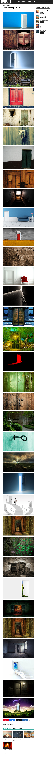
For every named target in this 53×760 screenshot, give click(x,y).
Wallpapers (5, 737)
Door (8, 724)
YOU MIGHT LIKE (7, 728)
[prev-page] (3, 753)
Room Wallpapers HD (28, 738)
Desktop (41, 13)
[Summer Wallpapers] (37, 21)
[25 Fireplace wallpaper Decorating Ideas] (7, 745)
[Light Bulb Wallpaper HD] (18, 734)
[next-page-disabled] (5, 753)
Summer (41, 22)
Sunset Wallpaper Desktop (45, 16)
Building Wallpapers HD (7, 738)
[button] (45, 1)
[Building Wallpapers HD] (7, 734)
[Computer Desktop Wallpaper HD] (37, 31)
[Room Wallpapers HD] (29, 734)
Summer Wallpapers (44, 20)
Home (4, 5)
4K (40, 27)
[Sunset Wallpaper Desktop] (37, 17)
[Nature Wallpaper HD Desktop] (37, 11)
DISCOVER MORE (17, 728)
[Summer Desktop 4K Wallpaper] (37, 26)
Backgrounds (42, 17)
